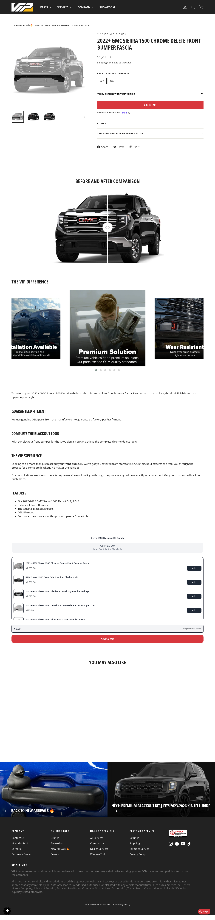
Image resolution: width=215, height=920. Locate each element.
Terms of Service (139, 849)
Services (63, 7)
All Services (96, 838)
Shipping (102, 62)
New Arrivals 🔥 (25, 25)
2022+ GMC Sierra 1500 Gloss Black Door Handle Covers (55, 619)
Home (14, 25)
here (22, 479)
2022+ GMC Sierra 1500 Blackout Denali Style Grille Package (57, 591)
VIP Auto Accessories (111, 34)
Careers (16, 849)
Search (55, 854)
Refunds (134, 838)
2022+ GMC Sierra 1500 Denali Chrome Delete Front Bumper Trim (60, 605)
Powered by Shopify (121, 904)
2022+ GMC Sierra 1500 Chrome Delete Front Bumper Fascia (57, 563)
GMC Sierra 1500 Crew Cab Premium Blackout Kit (51, 577)
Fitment (102, 123)
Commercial (97, 843)
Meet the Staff (19, 843)
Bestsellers (57, 843)
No (112, 81)
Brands (55, 838)
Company (84, 7)
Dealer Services (99, 849)
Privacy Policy (138, 854)
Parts (44, 7)
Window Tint (97, 854)
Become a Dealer (21, 854)
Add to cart (107, 639)
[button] (96, 370)
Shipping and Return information (120, 133)
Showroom (107, 7)
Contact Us (81, 516)
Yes (102, 81)
